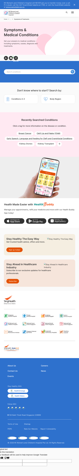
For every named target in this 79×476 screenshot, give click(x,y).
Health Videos (19, 396)
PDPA (10, 429)
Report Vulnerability (48, 429)
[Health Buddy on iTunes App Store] (14, 221)
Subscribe (13, 281)
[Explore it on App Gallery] (58, 221)
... (10, 19)
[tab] (21, 99)
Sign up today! (14, 250)
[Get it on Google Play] (36, 221)
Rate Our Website (31, 429)
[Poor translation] (7, 457)
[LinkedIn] (20, 408)
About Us (12, 366)
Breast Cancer (25, 133)
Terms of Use (13, 424)
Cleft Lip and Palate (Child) (48, 133)
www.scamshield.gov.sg (15, 7)
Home (5, 19)
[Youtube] (12, 408)
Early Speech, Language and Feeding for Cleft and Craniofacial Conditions (39, 138)
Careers (44, 366)
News (43, 371)
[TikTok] (23, 408)
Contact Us (13, 371)
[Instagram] (16, 408)
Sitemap (27, 424)
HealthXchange (19, 391)
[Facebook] (9, 408)
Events (11, 376)
